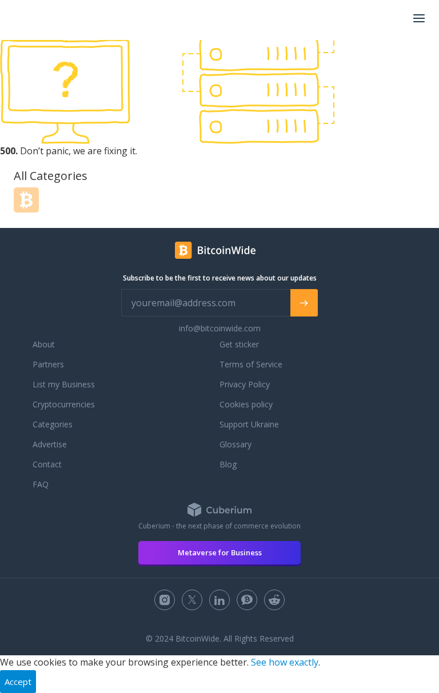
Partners (48, 364)
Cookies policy (246, 404)
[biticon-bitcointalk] (247, 600)
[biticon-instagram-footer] (164, 600)
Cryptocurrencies (64, 404)
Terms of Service (251, 364)
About (44, 344)
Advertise (50, 444)
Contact (47, 464)
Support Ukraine (249, 424)
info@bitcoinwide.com (220, 328)
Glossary (236, 444)
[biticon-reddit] (274, 600)
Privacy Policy (245, 384)
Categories (53, 424)
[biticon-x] (192, 600)
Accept (18, 681)
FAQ (41, 484)
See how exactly (284, 662)
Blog (228, 464)
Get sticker (239, 344)
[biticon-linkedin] (219, 600)
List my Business (64, 384)
